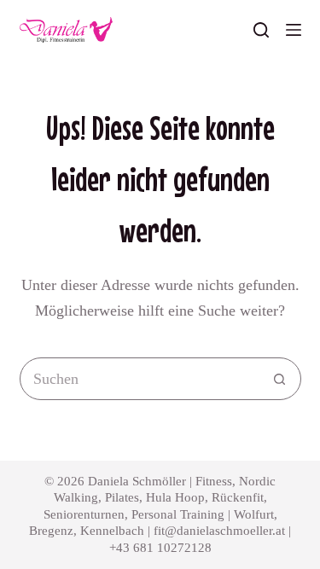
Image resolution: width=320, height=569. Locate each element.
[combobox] (139, 378)
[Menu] (293, 30)
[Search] (261, 30)
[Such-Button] (279, 378)
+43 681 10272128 (160, 547)
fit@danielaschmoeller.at (219, 530)
